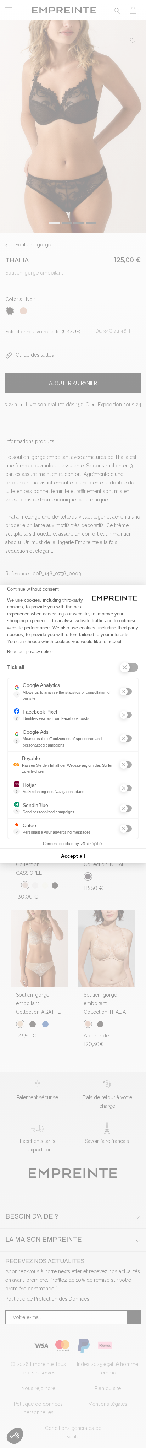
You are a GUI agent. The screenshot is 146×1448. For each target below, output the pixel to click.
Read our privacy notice (30, 651)
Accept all (73, 856)
